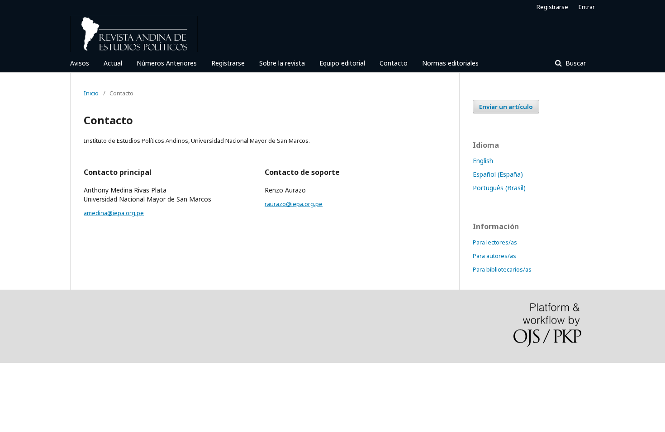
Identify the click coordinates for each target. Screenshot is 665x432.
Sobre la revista (282, 63)
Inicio (91, 93)
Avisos (79, 63)
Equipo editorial (342, 63)
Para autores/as (494, 256)
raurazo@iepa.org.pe (294, 204)
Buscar (575, 63)
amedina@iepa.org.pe (114, 213)
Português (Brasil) (499, 187)
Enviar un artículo (506, 107)
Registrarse (228, 63)
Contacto (394, 63)
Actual (113, 63)
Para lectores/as (495, 242)
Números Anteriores (167, 63)
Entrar (587, 7)
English (483, 160)
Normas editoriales (450, 63)
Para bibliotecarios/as (502, 269)
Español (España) (498, 174)
